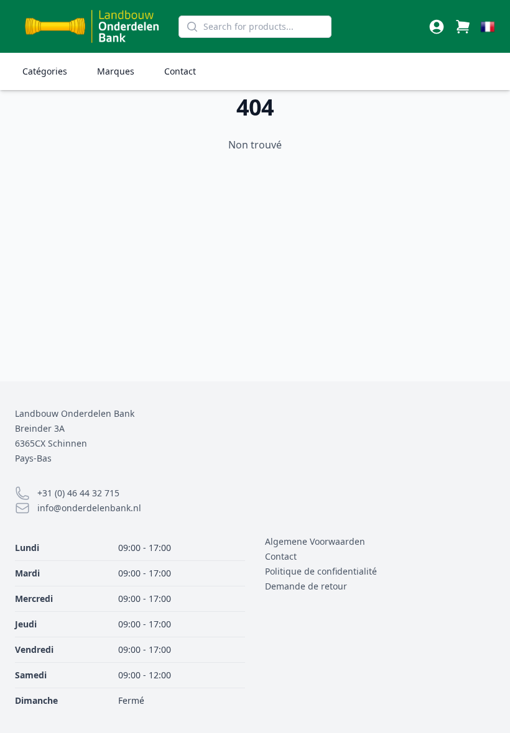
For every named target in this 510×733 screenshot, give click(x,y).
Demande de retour (306, 586)
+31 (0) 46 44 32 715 (78, 493)
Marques (115, 71)
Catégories (44, 71)
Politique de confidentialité (321, 571)
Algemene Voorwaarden (315, 541)
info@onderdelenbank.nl (89, 508)
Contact (180, 71)
